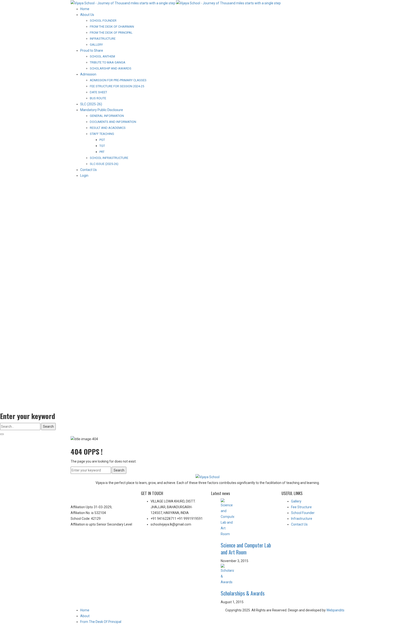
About (85, 616)
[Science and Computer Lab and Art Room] (247, 517)
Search (48, 426)
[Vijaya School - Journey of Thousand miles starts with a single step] (176, 3)
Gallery (296, 501)
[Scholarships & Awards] (247, 574)
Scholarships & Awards (243, 593)
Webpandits (335, 610)
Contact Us (299, 524)
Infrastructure (301, 518)
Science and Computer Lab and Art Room (246, 548)
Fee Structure (301, 507)
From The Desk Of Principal (100, 622)
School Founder (303, 513)
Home (84, 610)
